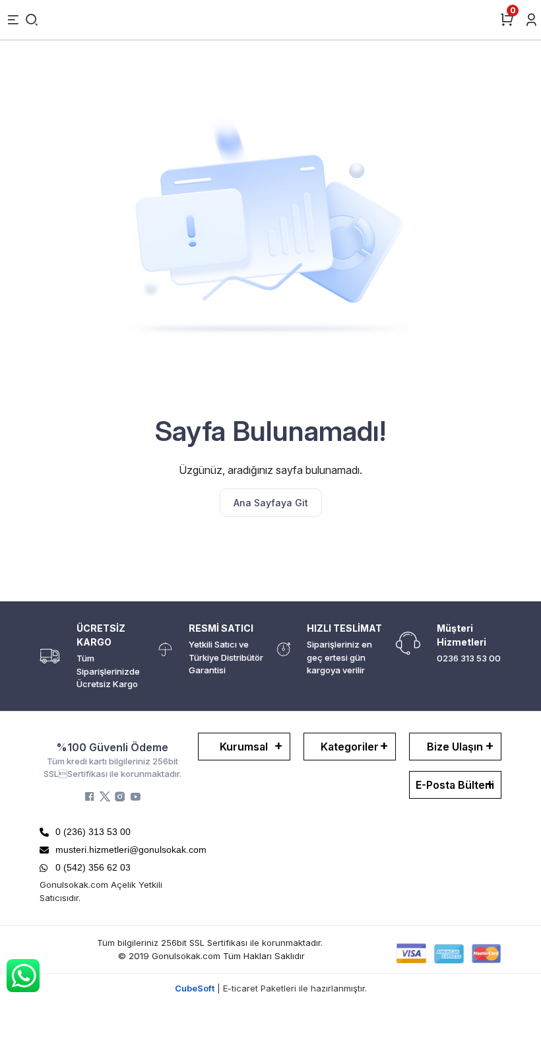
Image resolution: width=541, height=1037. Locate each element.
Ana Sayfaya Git (271, 502)
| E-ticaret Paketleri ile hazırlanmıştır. (271, 988)
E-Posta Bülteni (455, 784)
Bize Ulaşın (455, 746)
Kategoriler (350, 746)
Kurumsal (244, 746)
